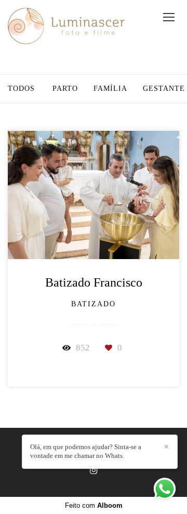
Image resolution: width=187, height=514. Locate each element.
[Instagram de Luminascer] (93, 470)
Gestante (164, 88)
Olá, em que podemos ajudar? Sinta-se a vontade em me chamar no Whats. (85, 451)
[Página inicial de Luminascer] (66, 27)
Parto (65, 88)
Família (110, 88)
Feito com (94, 505)
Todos (21, 88)
